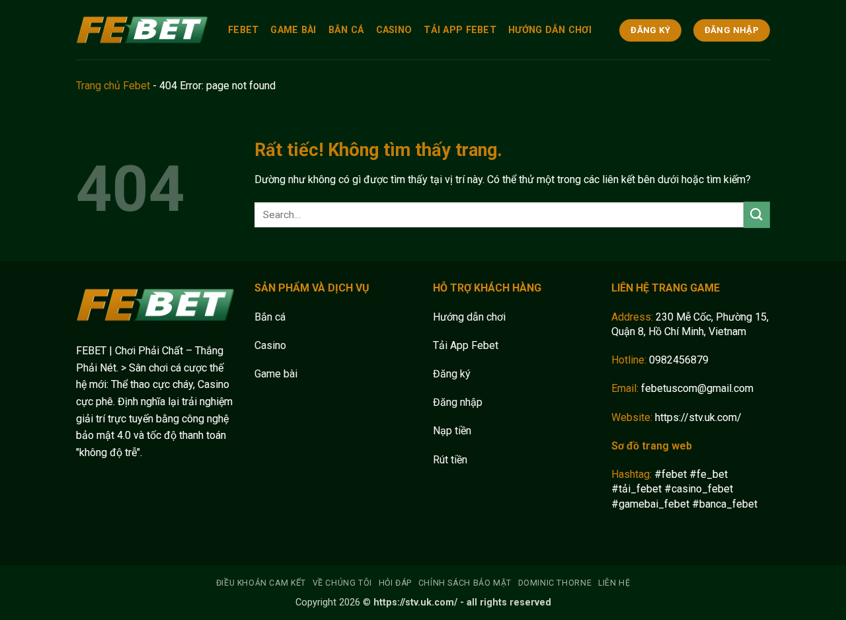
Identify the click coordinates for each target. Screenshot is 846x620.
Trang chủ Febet (113, 85)
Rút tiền (450, 459)
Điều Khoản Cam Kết (261, 583)
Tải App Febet (460, 30)
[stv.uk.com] (142, 30)
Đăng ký (452, 374)
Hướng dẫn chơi (469, 317)
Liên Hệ (614, 583)
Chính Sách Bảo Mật (465, 583)
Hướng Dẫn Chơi (550, 30)
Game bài (275, 374)
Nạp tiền (452, 430)
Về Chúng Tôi (342, 583)
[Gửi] (757, 214)
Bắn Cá (346, 30)
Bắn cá (270, 317)
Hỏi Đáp (395, 583)
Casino (394, 30)
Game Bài (293, 30)
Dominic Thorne (555, 583)
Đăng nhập (457, 402)
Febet (243, 30)
